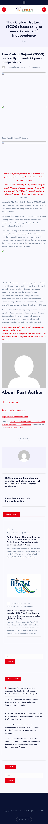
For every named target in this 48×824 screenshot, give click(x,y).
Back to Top (25, 819)
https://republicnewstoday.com (15, 417)
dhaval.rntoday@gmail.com (13, 410)
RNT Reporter (10, 402)
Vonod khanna (17, 530)
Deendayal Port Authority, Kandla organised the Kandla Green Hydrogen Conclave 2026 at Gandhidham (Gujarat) (21, 691)
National (11, 67)
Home (24, 41)
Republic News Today (13, 428)
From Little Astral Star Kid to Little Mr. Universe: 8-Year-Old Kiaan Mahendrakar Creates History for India (22, 702)
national (24, 439)
